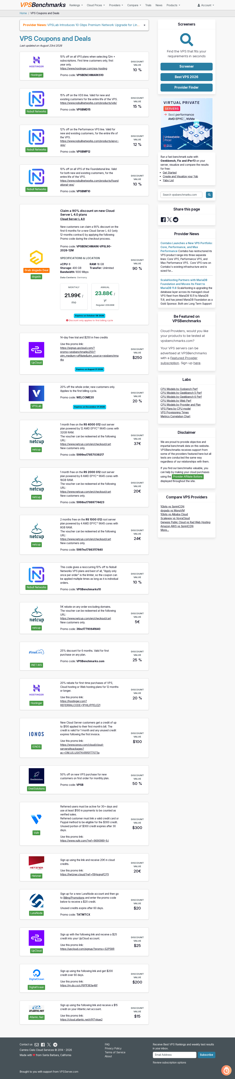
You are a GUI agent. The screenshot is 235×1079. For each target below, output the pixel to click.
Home (23, 13)
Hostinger (36, 75)
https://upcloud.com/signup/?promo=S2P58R (87, 949)
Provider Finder (186, 87)
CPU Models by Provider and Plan (181, 404)
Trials (148, 5)
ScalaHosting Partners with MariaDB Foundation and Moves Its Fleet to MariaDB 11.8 (184, 284)
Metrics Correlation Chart (175, 416)
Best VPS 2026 (186, 77)
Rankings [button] (75, 5)
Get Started (170, 172)
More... (165, 530)
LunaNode (36, 913)
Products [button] (172, 5)
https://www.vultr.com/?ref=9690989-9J (84, 840)
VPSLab (36, 406)
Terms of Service (115, 1052)
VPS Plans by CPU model (176, 408)
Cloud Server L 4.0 (72, 219)
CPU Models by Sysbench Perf (179, 389)
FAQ (107, 1044)
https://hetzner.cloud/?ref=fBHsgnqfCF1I (84, 874)
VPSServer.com (68, 1071)
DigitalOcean (36, 987)
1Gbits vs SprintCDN (172, 506)
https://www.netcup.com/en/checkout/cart (85, 444)
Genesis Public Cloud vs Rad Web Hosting (185, 522)
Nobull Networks (36, 111)
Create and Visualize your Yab (180, 176)
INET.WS (36, 665)
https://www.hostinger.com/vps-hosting (83, 68)
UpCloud (36, 362)
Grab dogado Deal (36, 270)
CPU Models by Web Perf (176, 400)
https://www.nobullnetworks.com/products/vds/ (88, 103)
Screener (186, 66)
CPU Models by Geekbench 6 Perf (181, 396)
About (108, 1056)
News (159, 5)
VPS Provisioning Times (175, 412)
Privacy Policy (113, 1048)
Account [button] (206, 5)
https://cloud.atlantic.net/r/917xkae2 (81, 1019)
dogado (36, 276)
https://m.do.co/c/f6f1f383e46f (79, 985)
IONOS (36, 746)
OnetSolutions (36, 788)
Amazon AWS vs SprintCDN (177, 526)
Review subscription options (169, 1062)
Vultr (36, 832)
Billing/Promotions (73, 897)
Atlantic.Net (36, 1017)
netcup (36, 449)
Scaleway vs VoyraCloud (175, 518)
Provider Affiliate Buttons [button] (187, 476)
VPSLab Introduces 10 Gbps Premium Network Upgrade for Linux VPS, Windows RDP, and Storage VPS (121, 25)
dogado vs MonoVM (173, 510)
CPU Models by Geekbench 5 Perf (181, 392)
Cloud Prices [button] (95, 5)
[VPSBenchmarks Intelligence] (226, 1070)
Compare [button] (133, 5)
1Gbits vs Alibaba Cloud (174, 514)
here (196, 363)
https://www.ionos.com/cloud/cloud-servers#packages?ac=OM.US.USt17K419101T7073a (82, 748)
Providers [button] (115, 5)
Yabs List (168, 180)
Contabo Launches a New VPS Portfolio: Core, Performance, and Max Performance (186, 247)
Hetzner (36, 875)
